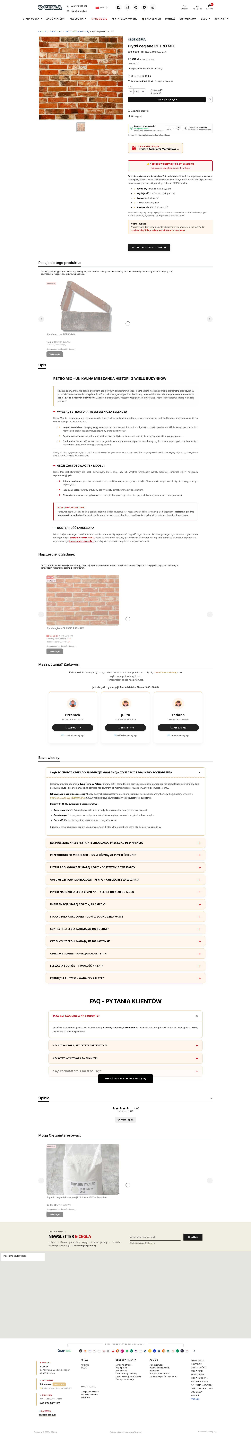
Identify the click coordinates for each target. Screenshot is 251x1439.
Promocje (195, 1399)
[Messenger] (144, 7)
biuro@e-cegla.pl (79, 11)
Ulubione (85, 1397)
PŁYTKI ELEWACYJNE (124, 19)
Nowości (195, 1395)
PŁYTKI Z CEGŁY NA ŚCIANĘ (77, 32)
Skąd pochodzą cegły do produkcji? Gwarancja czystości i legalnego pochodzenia (111, 772)
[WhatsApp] (153, 7)
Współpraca (121, 1367)
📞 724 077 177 (72, 727)
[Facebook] (118, 7)
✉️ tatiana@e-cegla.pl (178, 735)
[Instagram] (127, 7)
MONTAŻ (170, 19)
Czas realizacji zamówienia (128, 1376)
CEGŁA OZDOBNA (199, 1378)
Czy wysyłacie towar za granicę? (75, 1058)
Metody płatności (123, 1365)
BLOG (204, 19)
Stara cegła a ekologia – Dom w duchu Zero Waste (86, 916)
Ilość (130, 86)
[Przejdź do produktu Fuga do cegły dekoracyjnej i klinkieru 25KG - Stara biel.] (82, 1169)
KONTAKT (220, 19)
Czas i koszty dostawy (126, 1373)
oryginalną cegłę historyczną (67, 798)
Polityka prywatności (159, 1373)
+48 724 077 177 (79, 6)
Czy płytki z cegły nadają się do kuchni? (79, 929)
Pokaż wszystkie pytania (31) (125, 1078)
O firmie (85, 1365)
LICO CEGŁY (196, 1392)
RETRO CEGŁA (197, 1374)
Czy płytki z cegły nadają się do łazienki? (80, 941)
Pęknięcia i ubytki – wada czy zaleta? (77, 978)
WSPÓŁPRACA (188, 19)
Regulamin (148, 1243)
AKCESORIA (77, 19)
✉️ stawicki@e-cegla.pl (72, 735)
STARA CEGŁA (31, 19)
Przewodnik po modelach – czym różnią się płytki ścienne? (93, 855)
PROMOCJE (100, 19)
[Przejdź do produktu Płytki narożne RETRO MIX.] (82, 306)
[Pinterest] (136, 7)
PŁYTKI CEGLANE (199, 1381)
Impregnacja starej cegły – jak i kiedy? (78, 904)
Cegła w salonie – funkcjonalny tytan (78, 953)
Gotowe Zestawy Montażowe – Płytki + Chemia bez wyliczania (94, 879)
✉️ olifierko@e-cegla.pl (125, 735)
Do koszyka (54, 354)
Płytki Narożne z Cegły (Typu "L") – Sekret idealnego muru (92, 892)
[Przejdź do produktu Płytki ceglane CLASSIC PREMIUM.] (82, 600)
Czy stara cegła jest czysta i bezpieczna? (80, 1045)
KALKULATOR (153, 19)
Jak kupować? (156, 1365)
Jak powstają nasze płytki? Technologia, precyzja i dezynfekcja (96, 842)
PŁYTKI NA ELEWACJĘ (201, 1385)
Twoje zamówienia (90, 1391)
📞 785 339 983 (178, 727)
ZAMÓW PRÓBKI (55, 19)
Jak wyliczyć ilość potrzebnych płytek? (80, 1084)
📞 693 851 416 (125, 727)
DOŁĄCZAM (193, 1237)
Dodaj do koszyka (167, 99)
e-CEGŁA (42, 32)
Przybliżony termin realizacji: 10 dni (148, 131)
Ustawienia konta (89, 1394)
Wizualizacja (121, 1370)
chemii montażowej (165, 672)
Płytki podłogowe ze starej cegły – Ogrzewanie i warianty (92, 867)
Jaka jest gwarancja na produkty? (76, 1015)
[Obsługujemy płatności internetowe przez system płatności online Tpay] (125, 1351)
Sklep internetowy (186, 1432)
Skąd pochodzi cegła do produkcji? (77, 1071)
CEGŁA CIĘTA (197, 1371)
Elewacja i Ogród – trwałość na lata (77, 965)
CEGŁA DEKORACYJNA (202, 1388)
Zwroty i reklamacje (124, 1379)
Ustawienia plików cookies (162, 1376)
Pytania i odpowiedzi (159, 1367)
